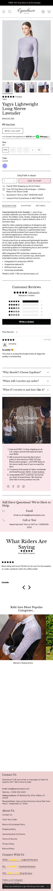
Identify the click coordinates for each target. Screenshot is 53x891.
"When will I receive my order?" (20, 381)
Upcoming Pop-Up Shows (13, 834)
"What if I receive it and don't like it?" (23, 389)
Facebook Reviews (27, 866)
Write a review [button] (26, 321)
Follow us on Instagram (12, 880)
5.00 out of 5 (33, 292)
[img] (8, 340)
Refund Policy (8, 848)
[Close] (47, 886)
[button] (8, 97)
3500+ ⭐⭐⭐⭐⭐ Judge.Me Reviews (20, 860)
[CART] (49, 11)
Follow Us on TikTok (11, 883)
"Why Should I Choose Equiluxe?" (21, 372)
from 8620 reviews (26, 553)
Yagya (4, 99)
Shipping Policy (9, 829)
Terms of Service (9, 839)
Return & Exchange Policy (13, 824)
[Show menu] (4, 11)
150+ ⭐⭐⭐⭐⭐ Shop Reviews (17, 873)
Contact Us (7, 815)
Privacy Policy (8, 844)
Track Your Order (9, 819)
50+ (4, 866)
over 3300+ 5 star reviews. (33, 472)
